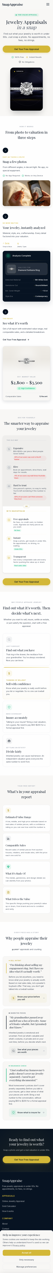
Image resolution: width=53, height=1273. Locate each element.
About (4, 1224)
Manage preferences (26, 1267)
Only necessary (26, 1260)
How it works (8, 1211)
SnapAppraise (12, 4)
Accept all (26, 1253)
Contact (5, 1229)
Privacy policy (19, 1245)
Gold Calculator (9, 1206)
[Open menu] (48, 4)
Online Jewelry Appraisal (13, 1201)
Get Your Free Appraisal (26, 49)
